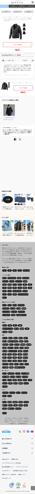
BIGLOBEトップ (6, 478)
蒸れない (15, 338)
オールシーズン (26, 270)
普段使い (21, 383)
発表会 (9, 287)
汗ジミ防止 (5, 331)
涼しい (4, 341)
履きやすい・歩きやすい (13, 341)
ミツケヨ (20, 421)
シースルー (17, 373)
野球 (15, 294)
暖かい (25, 338)
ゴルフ (4, 294)
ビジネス (4, 278)
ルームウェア (14, 311)
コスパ (26, 364)
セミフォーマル (25, 278)
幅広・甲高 (25, 354)
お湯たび (26, 418)
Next (32, 200)
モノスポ (26, 420)
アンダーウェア (6, 308)
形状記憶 (10, 331)
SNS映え (11, 367)
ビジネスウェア (21, 305)
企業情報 (4, 448)
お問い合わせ (5, 459)
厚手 (4, 354)
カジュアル (5, 383)
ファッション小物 (6, 311)
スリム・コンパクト (12, 351)
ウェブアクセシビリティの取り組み (11, 463)
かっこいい (26, 383)
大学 (4, 287)
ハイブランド (5, 364)
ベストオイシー (19, 420)
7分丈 (9, 357)
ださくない (17, 344)
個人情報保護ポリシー (8, 467)
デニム (4, 373)
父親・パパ (5, 405)
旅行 (25, 284)
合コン (19, 284)
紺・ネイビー (24, 392)
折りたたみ (25, 351)
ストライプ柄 (25, 376)
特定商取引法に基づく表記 (20, 470)
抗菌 (27, 328)
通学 (15, 287)
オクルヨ (21, 418)
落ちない (21, 341)
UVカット (5, 325)
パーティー (11, 281)
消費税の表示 (14, 459)
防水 (15, 325)
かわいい (25, 380)
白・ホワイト (5, 392)
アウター (9, 305)
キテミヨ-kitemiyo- (7, 127)
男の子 (20, 405)
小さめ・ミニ (10, 347)
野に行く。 (7, 421)
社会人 (25, 405)
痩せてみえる (5, 344)
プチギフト (26, 402)
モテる (19, 360)
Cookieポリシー (6, 470)
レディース (22, 6)
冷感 (10, 325)
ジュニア (4, 402)
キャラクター (18, 408)
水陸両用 (22, 328)
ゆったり (21, 347)
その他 (13, 315)
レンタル (9, 360)
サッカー (9, 294)
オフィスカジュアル (12, 278)
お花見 (25, 281)
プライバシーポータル (22, 467)
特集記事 (29, 11)
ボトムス (15, 305)
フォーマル (5, 386)
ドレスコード (5, 281)
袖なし (4, 357)
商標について (21, 474)
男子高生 (9, 402)
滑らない (10, 338)
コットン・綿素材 (25, 373)
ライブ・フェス (18, 281)
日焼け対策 (28, 344)
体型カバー (25, 357)
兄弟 (15, 405)
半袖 (15, 354)
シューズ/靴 (12, 308)
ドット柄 (4, 380)
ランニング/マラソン (17, 291)
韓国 (20, 357)
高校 (30, 284)
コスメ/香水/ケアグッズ (21, 315)
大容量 (26, 347)
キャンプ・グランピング (23, 294)
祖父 (10, 405)
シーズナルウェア (6, 315)
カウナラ (14, 421)
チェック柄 (18, 376)
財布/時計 (24, 308)
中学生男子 (15, 402)
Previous (3, 200)
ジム (10, 291)
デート (14, 284)
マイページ (30, 6)
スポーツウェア (21, 311)
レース (9, 380)
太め (16, 347)
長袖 (20, 354)
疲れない (21, 338)
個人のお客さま (7, 439)
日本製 (14, 357)
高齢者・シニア (11, 408)
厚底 (15, 360)
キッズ (13, 6)
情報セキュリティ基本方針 (9, 474)
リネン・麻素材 (6, 376)
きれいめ (15, 383)
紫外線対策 (22, 344)
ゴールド (9, 396)
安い (16, 364)
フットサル (25, 291)
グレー (18, 392)
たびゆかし (25, 421)
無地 (20, 380)
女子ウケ (25, 360)
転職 (19, 278)
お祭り (4, 284)
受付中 (6, 11)
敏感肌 (4, 360)
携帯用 (20, 351)
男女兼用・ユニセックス (20, 367)
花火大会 (9, 284)
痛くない (11, 344)
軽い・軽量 (5, 351)
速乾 (20, 325)
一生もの (11, 364)
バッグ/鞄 (19, 308)
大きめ (4, 347)
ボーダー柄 (12, 376)
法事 (30, 287)
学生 (4, 408)
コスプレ (4, 413)
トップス (4, 305)
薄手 (10, 354)
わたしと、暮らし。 (9, 420)
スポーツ (4, 291)
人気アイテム (17, 11)
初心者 (20, 402)
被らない (26, 341)
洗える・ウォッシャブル (8, 328)
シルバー (4, 396)
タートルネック (11, 373)
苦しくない (5, 338)
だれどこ (15, 418)
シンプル (30, 380)
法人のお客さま (7, 443)
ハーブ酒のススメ (12, 423)
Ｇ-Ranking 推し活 (22, 423)
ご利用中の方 (6, 453)
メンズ (4, 6)
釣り (4, 297)
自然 (10, 383)
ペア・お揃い (5, 367)
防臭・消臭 (16, 328)
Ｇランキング (8, 418)
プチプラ (21, 364)
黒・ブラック (12, 392)
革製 (15, 380)
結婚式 (24, 287)
